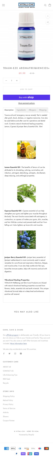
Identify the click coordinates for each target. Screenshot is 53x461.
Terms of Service (9, 408)
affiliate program (12, 335)
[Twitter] (9, 353)
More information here (18, 343)
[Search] (45, 5)
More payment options (26, 103)
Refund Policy (8, 400)
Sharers (6, 416)
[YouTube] (21, 353)
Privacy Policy (8, 404)
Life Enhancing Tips (10, 375)
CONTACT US (8, 371)
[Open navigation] (3, 5)
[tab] (9, 109)
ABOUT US (7, 367)
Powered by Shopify (26, 434)
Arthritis (6, 412)
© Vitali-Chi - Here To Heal (26, 431)
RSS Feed (6, 379)
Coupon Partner (9, 420)
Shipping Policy (9, 396)
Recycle (6, 383)
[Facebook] (4, 353)
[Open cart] (50, 5)
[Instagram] (15, 353)
